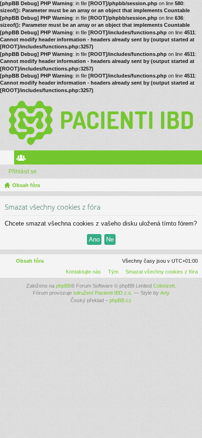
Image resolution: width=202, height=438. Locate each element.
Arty (165, 293)
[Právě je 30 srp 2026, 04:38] (193, 185)
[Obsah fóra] (101, 122)
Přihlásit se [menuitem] (197, 159)
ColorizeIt (164, 286)
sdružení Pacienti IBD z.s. (102, 293)
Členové (23, 159)
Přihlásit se (22, 171)
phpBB (63, 286)
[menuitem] (160, 271)
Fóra (9, 159)
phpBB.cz (120, 300)
